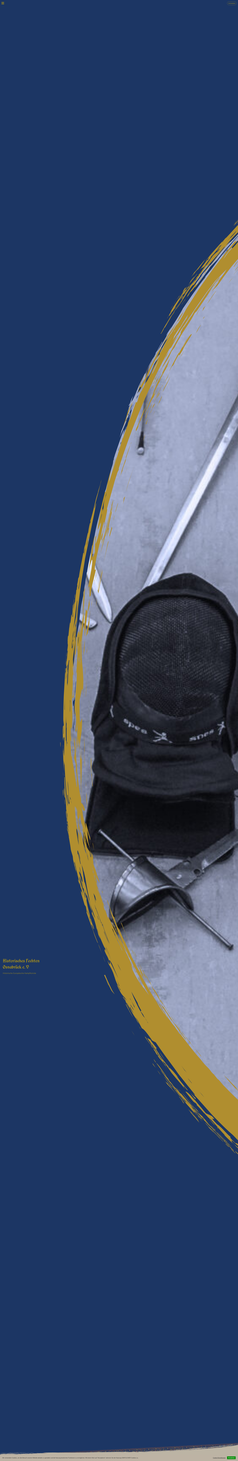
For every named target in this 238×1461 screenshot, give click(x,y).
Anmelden (231, 3)
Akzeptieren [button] (231, 1457)
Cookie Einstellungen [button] (219, 1458)
